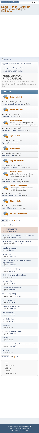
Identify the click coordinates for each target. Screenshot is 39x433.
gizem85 (11, 250)
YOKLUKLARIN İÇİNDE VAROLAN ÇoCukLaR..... (17, 242)
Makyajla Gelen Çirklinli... (9, 130)
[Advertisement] (19, 36)
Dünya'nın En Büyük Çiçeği (11, 269)
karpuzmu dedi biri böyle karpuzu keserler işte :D (18, 344)
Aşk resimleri (15, 148)
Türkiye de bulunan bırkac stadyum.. (14, 275)
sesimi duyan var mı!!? (8, 182)
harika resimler (7, 254)
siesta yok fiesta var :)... (9, 208)
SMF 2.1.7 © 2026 (15, 428)
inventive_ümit (13, 231)
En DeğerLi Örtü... (8, 281)
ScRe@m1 (21, 130)
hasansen (20, 104)
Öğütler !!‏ (4, 143)
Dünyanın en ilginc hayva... (10, 168)
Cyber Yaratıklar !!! (8, 300)
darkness (5, 350)
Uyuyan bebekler (7, 116)
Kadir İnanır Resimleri (9, 248)
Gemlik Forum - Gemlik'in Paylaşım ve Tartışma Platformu (15, 9)
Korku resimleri (16, 120)
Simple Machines (24, 428)
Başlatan (11, 225)
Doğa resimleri (16, 97)
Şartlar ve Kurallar (18, 426)
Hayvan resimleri (17, 161)
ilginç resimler (15, 136)
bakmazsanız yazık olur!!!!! (11, 306)
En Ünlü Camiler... (8, 319)
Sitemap (26, 430)
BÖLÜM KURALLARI (9, 229)
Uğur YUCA (12, 256)
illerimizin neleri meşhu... (9, 195)
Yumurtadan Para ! (8, 313)
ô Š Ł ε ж (21, 168)
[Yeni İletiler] (5, 97)
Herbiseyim (12, 265)
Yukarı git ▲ (27, 426)
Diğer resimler (15, 201)
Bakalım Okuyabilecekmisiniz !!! (12, 288)
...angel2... (6, 325)
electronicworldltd (14, 237)
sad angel (5, 338)
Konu (4, 225)
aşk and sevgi (6, 155)
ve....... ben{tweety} (9, 294)
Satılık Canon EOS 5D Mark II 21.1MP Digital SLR (18, 235)
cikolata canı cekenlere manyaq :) (13, 331)
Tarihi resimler (16, 172)
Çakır (14, 116)
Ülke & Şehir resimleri (18, 185)
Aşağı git (5, 220)
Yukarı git (5, 357)
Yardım (10, 426)
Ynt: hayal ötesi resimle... (9, 104)
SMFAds (13, 430)
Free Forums (20, 430)
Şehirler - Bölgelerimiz (19, 213)
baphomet (11, 271)
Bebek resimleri (16, 109)
